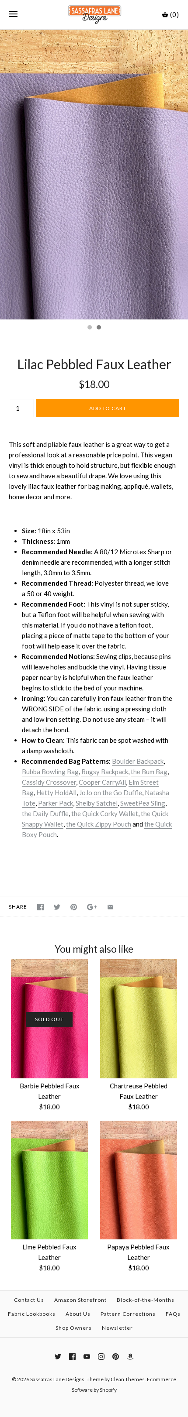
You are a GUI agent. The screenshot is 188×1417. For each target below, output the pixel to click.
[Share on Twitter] (57, 907)
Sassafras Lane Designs (57, 1379)
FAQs (173, 1314)
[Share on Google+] (92, 907)
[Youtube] (87, 1356)
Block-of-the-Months (145, 1300)
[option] (94, 174)
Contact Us (29, 1300)
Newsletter (117, 1327)
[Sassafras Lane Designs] (94, 14)
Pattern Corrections (128, 1314)
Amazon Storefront (80, 1300)
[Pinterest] (115, 1356)
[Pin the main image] (73, 907)
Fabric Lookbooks (32, 1314)
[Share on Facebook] (40, 907)
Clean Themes (128, 1379)
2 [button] (98, 328)
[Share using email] (110, 907)
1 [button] (89, 328)
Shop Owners (74, 1327)
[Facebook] (72, 1356)
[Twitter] (58, 1356)
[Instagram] (101, 1356)
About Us (78, 1314)
